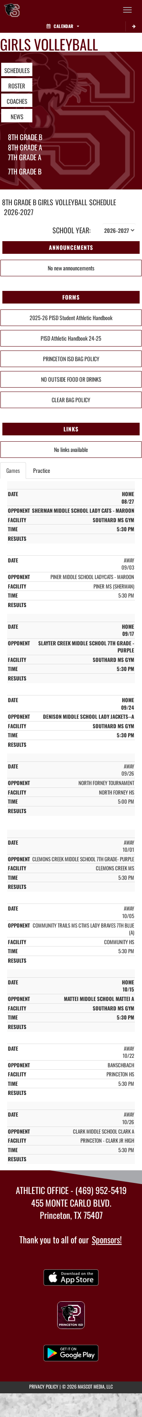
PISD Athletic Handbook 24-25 (71, 338)
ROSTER (16, 85)
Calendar (63, 26)
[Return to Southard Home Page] (12, 10)
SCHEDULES (17, 70)
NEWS (17, 116)
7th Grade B (24, 171)
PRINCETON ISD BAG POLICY (71, 358)
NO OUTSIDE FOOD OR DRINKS (71, 379)
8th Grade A (25, 147)
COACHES (17, 101)
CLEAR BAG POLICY (71, 399)
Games (13, 470)
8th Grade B (25, 137)
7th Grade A (24, 157)
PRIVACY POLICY (43, 1386)
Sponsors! (107, 1239)
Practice (41, 470)
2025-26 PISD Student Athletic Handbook (71, 317)
